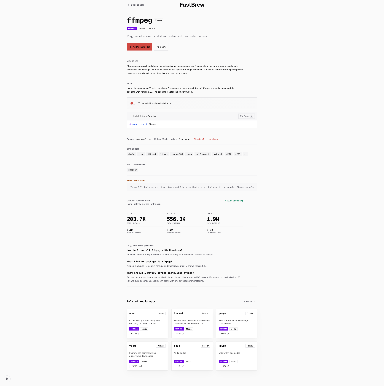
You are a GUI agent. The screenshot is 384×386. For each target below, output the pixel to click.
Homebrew (213, 139)
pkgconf (132, 169)
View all (248, 301)
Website (197, 139)
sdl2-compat (202, 154)
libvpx (164, 154)
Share (163, 47)
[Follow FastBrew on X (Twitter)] (7, 378)
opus (189, 154)
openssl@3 (177, 154)
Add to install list (141, 47)
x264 (228, 154)
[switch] (132, 103)
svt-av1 (218, 154)
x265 (237, 154)
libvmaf (152, 154)
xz (245, 154)
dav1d (131, 154)
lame (141, 154)
